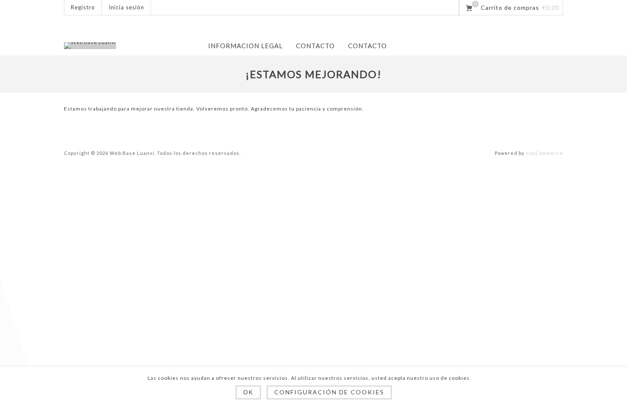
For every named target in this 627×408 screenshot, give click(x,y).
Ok (248, 392)
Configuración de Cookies (329, 392)
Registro (83, 7)
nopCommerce (544, 153)
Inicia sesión (126, 7)
